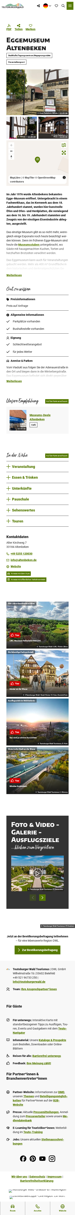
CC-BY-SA (64, 113)
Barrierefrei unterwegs (46, 1056)
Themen (28, 1096)
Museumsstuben (29, 244)
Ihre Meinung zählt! (39, 1063)
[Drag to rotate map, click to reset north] (11, 157)
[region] (37, 163)
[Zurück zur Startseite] (13, 5)
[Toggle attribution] (64, 177)
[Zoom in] (11, 145)
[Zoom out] (11, 151)
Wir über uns (19, 1176)
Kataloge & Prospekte (52, 1040)
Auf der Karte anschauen (57, 401)
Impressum (54, 1176)
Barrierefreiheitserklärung (36, 1180)
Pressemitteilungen (46, 1112)
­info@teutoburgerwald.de (29, 981)
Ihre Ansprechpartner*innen (39, 989)
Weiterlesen (14, 275)
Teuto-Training (33, 1132)
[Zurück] (33, 897)
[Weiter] (42, 897)
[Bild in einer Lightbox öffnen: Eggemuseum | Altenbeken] (37, 92)
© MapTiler (28, 177)
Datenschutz (37, 1176)
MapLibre (15, 177)
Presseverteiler (35, 1116)
